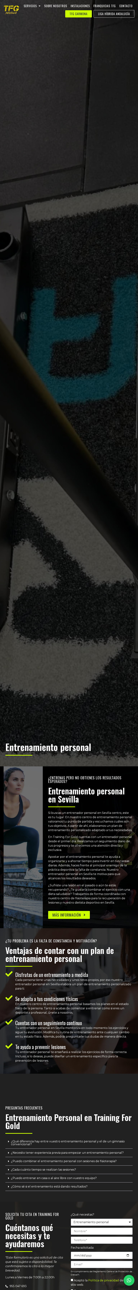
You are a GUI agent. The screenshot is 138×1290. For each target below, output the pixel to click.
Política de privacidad (103, 1280)
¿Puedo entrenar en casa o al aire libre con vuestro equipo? (54, 1178)
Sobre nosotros (55, 6)
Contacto (126, 6)
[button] (69, 1143)
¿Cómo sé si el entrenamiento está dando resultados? (49, 1186)
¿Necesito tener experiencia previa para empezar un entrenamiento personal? (67, 1152)
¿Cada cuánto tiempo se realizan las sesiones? (43, 1169)
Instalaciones (80, 6)
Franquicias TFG (104, 6)
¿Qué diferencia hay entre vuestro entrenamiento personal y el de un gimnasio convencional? (68, 1143)
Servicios (30, 6)
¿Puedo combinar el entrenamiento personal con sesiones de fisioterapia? (64, 1161)
